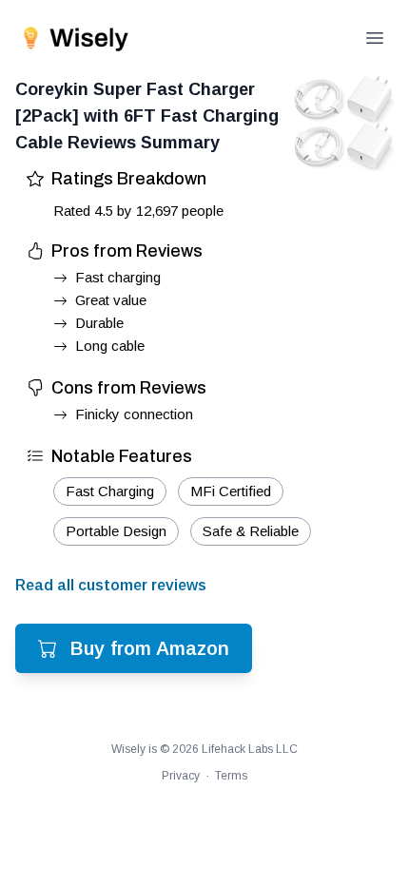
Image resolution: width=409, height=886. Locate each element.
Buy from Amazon (149, 648)
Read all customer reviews (110, 585)
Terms (231, 775)
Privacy (181, 775)
